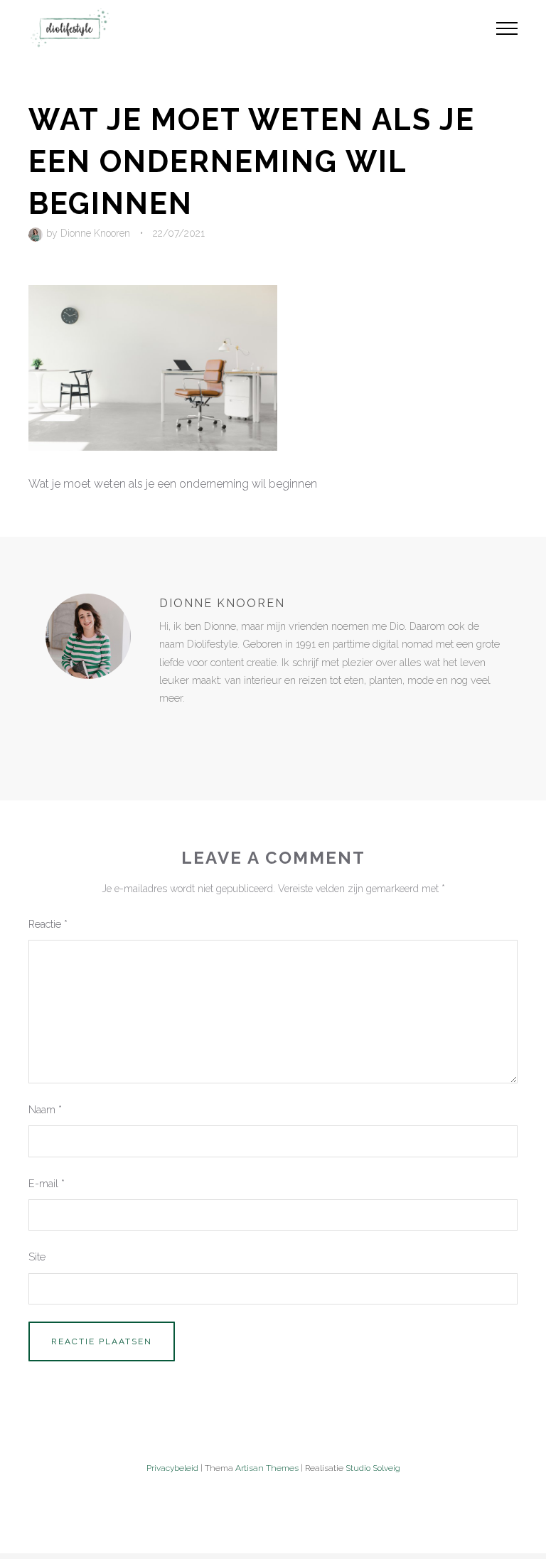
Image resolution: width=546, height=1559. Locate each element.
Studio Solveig (373, 1468)
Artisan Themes (267, 1468)
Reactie (48, 924)
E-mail (46, 1183)
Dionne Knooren (95, 233)
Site (37, 1256)
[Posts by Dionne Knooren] (37, 233)
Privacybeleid (172, 1468)
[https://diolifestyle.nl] (169, 727)
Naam (45, 1109)
